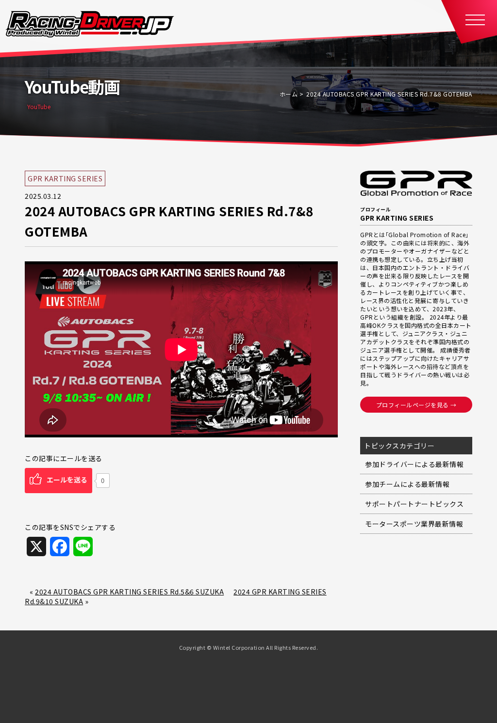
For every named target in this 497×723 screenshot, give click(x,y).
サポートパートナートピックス (414, 504)
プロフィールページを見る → (416, 405)
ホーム (289, 94)
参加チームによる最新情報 (407, 484)
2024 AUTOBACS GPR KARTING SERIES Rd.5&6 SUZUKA (129, 591)
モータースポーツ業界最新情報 (414, 524)
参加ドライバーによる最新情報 (414, 464)
